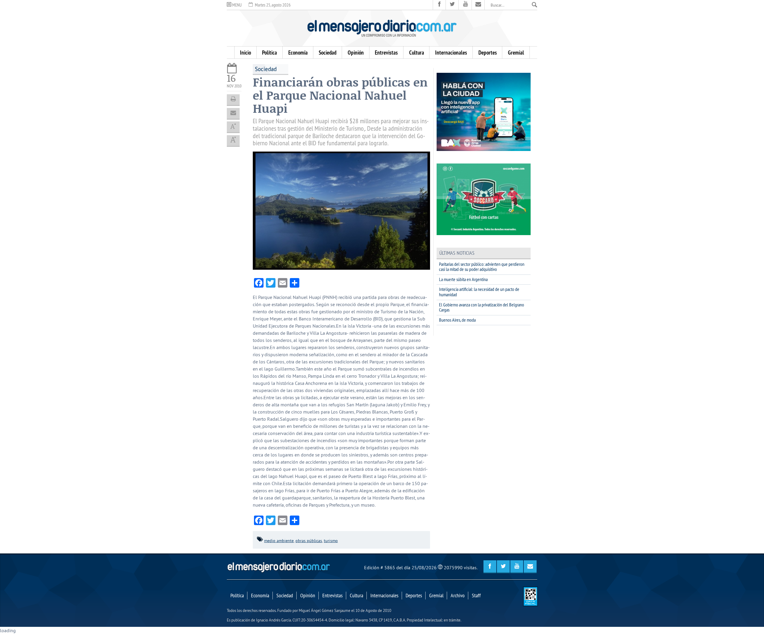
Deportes (487, 52)
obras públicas (308, 540)
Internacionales (451, 52)
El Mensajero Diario (382, 28)
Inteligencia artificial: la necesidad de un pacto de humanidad (479, 291)
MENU (236, 5)
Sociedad (327, 52)
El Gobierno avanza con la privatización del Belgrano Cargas (481, 307)
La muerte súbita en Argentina (463, 279)
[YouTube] (465, 5)
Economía (298, 52)
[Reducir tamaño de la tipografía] (233, 140)
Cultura (416, 52)
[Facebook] (439, 5)
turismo (331, 540)
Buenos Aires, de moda (457, 320)
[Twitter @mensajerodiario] (452, 5)
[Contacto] (478, 5)
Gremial (516, 52)
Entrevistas (386, 52)
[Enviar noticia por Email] (233, 113)
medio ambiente (279, 540)
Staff (476, 595)
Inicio (245, 52)
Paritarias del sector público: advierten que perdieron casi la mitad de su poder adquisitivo (481, 266)
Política (269, 52)
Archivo (458, 595)
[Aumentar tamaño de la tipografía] (233, 126)
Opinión (356, 52)
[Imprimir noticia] (233, 99)
